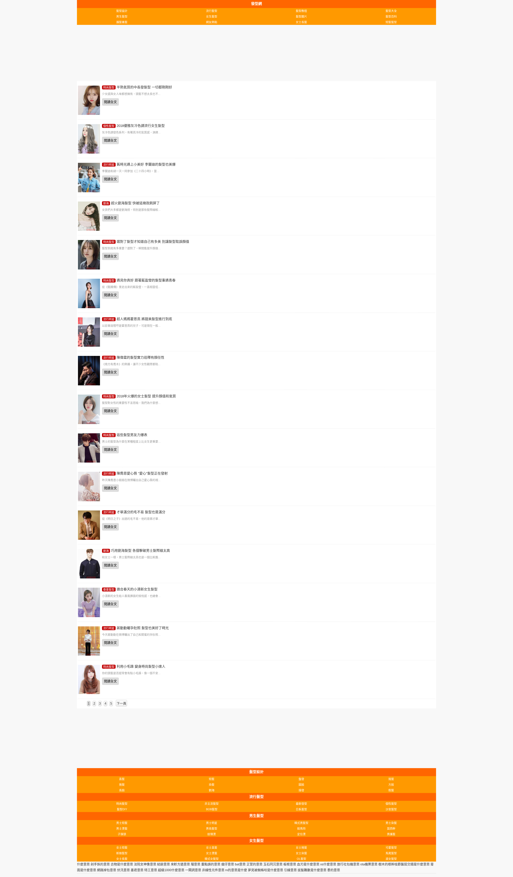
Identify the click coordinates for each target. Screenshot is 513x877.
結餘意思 (163, 864)
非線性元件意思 (213, 870)
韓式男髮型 (301, 822)
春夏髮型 (108, 589)
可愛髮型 (391, 847)
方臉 (391, 784)
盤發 (301, 779)
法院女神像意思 (145, 864)
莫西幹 (391, 828)
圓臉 (301, 784)
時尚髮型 (108, 87)
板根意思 (289, 864)
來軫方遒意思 (180, 864)
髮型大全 (391, 10)
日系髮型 (301, 809)
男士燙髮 (121, 828)
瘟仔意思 (227, 864)
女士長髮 (301, 22)
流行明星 (108, 164)
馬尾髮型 (391, 853)
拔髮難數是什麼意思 (312, 870)
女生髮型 (211, 16)
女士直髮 (211, 847)
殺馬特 (301, 828)
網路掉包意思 (106, 870)
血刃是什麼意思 (308, 864)
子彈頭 (122, 834)
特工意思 (150, 870)
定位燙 (301, 834)
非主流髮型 (212, 803)
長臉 (122, 790)
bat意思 (240, 864)
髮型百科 (391, 16)
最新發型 (301, 803)
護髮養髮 (121, 22)
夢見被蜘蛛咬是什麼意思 (265, 870)
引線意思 (290, 870)
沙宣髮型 (391, 809)
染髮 (211, 784)
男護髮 (391, 834)
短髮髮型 (391, 22)
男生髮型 (121, 16)
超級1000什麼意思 (171, 870)
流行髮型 (211, 10)
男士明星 (211, 822)
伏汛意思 (123, 870)
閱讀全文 (110, 102)
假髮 (391, 790)
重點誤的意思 (210, 864)
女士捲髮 (301, 847)
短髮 (211, 779)
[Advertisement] (197, 53)
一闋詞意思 (193, 870)
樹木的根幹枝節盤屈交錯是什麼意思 (404, 864)
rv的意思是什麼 (236, 870)
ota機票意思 (369, 864)
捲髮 (391, 779)
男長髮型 (211, 828)
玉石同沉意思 (273, 864)
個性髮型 (108, 126)
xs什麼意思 (328, 864)
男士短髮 (121, 822)
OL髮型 (301, 858)
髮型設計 (121, 10)
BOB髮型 (211, 809)
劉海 (106, 203)
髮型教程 (301, 10)
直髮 (122, 779)
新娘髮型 (121, 853)
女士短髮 (121, 847)
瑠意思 (195, 864)
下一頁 (121, 703)
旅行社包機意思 (348, 864)
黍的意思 (333, 870)
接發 (301, 790)
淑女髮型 (391, 858)
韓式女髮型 (212, 858)
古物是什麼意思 (122, 864)
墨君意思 (137, 870)
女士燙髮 (211, 853)
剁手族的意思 (100, 864)
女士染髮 (301, 853)
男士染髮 (391, 822)
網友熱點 (211, 22)
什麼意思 (83, 864)
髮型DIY (122, 809)
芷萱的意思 (254, 864)
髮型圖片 (301, 16)
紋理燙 (211, 834)
